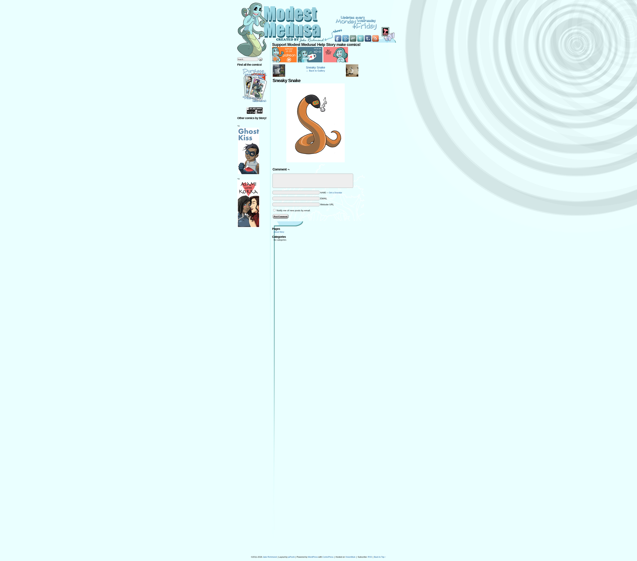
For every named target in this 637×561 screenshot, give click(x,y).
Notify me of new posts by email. (294, 210)
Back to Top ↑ (380, 557)
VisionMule (350, 557)
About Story (279, 232)
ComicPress (327, 557)
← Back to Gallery (315, 70)
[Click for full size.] (315, 161)
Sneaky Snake (315, 67)
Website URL (327, 204)
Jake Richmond (270, 557)
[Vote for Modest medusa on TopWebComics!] (254, 113)
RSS (370, 557)
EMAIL (323, 198)
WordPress (313, 557)
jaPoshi (291, 557)
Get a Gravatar (335, 193)
